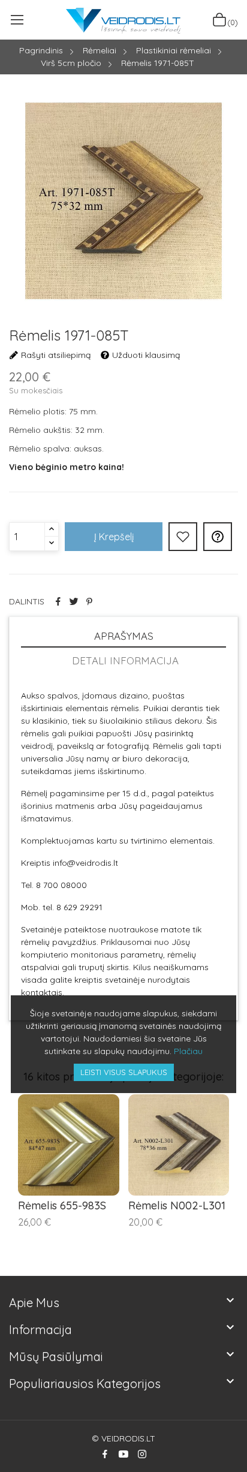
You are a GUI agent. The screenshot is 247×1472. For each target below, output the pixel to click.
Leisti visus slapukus (123, 1072)
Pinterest (89, 601)
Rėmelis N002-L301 (176, 1205)
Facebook (105, 1454)
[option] (123, 202)
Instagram (142, 1454)
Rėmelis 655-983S (62, 1205)
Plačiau (188, 1051)
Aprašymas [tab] (123, 636)
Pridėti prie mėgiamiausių (182, 536)
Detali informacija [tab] (125, 660)
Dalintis (58, 601)
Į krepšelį (114, 537)
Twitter (74, 601)
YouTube (123, 1454)
